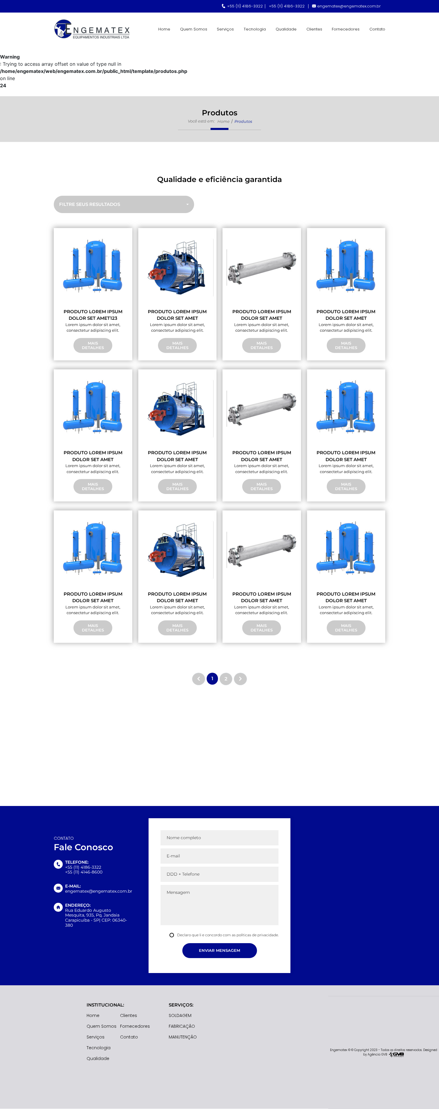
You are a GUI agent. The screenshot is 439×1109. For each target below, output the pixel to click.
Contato (377, 29)
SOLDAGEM (180, 1015)
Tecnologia (255, 29)
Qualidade (286, 29)
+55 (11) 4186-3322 (245, 6)
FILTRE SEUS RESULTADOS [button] (89, 204)
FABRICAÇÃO (182, 1026)
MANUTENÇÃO (183, 1037)
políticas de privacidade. (258, 935)
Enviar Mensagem (219, 950)
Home (164, 29)
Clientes (314, 29)
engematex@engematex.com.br (349, 6)
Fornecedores (346, 29)
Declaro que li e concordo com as (228, 935)
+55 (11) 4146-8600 (83, 872)
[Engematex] (93, 29)
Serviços (225, 29)
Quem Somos (193, 29)
